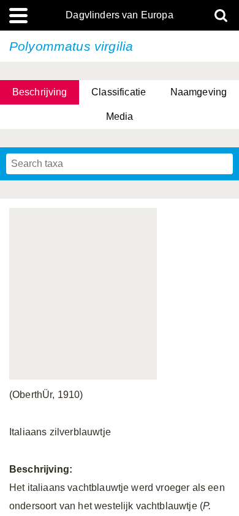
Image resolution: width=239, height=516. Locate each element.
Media (120, 116)
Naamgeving (198, 92)
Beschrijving (39, 92)
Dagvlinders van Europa (119, 15)
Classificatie (118, 92)
